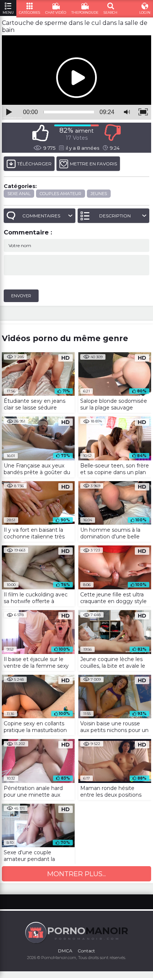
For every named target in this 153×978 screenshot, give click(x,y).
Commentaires (41, 215)
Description (115, 215)
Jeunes (99, 193)
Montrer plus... (76, 874)
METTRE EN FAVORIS (93, 163)
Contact (86, 950)
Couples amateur (60, 193)
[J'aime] (40, 132)
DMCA (65, 950)
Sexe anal (18, 193)
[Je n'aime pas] (112, 132)
